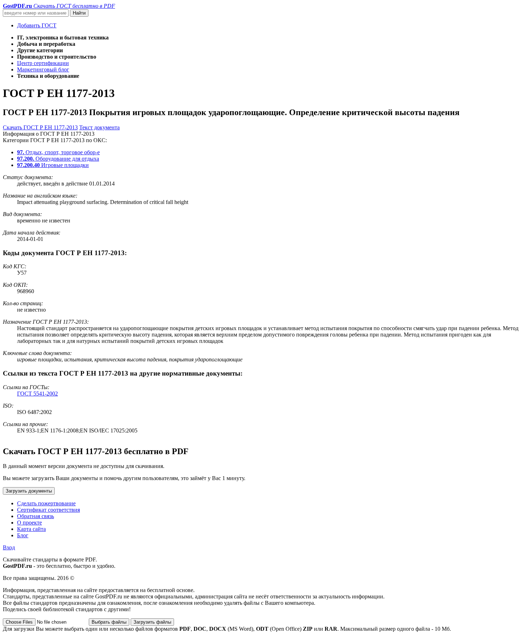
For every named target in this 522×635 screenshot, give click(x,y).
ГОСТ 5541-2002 (37, 394)
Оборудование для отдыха (58, 159)
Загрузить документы (29, 491)
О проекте (29, 523)
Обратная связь (35, 516)
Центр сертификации (43, 63)
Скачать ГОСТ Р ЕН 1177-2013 (40, 127)
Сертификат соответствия (48, 510)
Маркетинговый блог (43, 69)
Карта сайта (31, 529)
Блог (22, 535)
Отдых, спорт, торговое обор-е (58, 152)
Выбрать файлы (109, 622)
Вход (9, 547)
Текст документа (99, 127)
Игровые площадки (53, 165)
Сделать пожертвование (46, 503)
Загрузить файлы (152, 622)
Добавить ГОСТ (36, 25)
